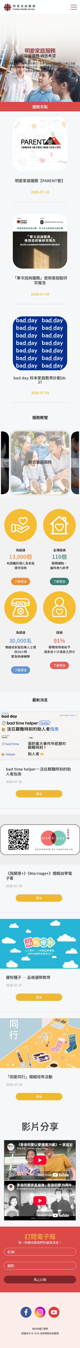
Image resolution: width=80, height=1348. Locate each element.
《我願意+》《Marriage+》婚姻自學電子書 (39, 875)
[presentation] (5, 463)
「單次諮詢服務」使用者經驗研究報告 (40, 280)
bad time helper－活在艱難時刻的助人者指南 (38, 771)
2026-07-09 (40, 293)
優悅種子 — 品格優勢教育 (28, 977)
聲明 (45, 1328)
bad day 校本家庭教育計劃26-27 (39, 380)
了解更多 (20, 581)
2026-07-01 (40, 392)
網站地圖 (37, 1328)
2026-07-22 (40, 191)
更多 (39, 793)
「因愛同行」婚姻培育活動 (29, 1076)
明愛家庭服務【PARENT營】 (40, 180)
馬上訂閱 (40, 1279)
